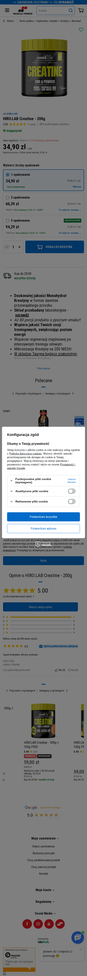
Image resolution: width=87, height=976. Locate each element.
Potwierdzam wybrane (43, 528)
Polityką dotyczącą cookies (25, 453)
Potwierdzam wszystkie (43, 516)
